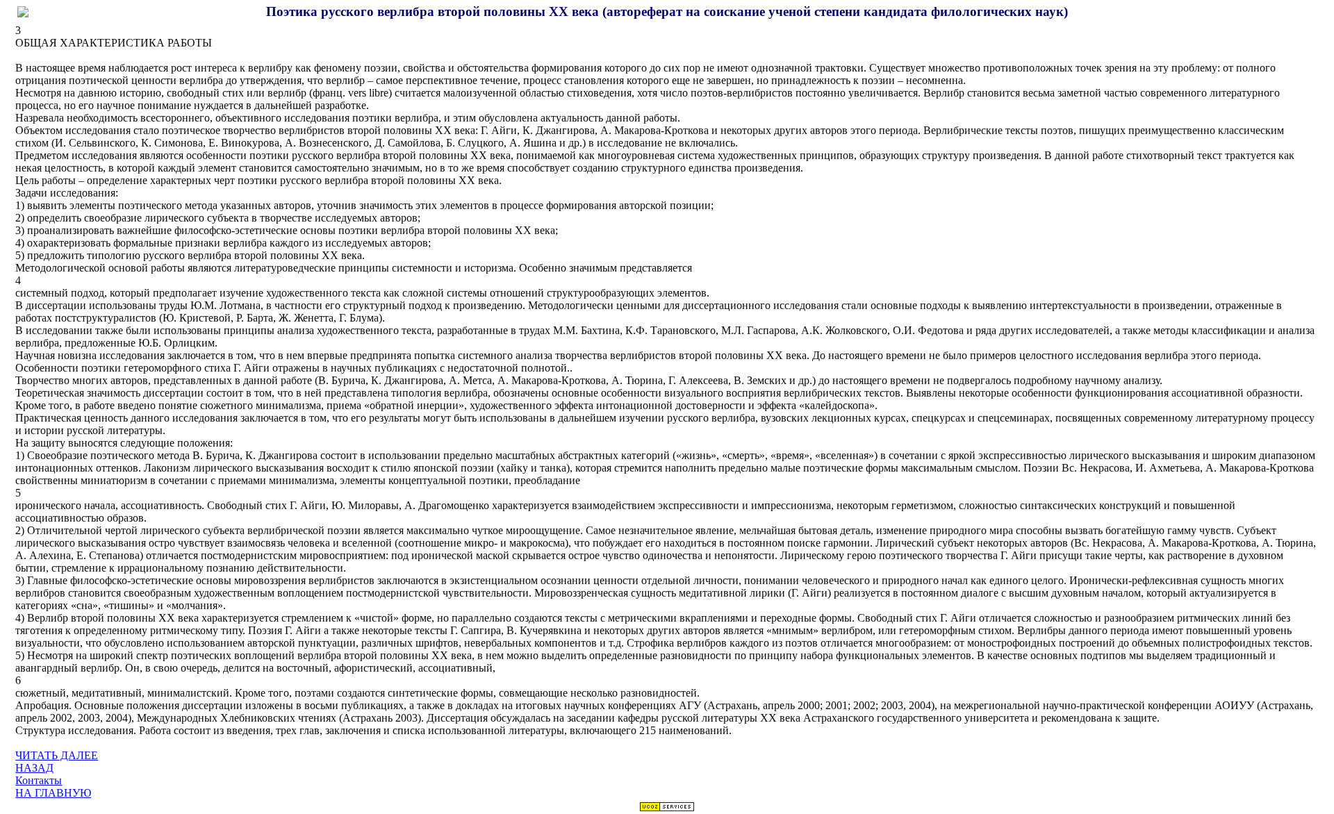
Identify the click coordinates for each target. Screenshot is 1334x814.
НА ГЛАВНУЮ (53, 793)
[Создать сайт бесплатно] (667, 808)
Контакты (38, 780)
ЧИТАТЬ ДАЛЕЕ (56, 755)
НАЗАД (34, 768)
